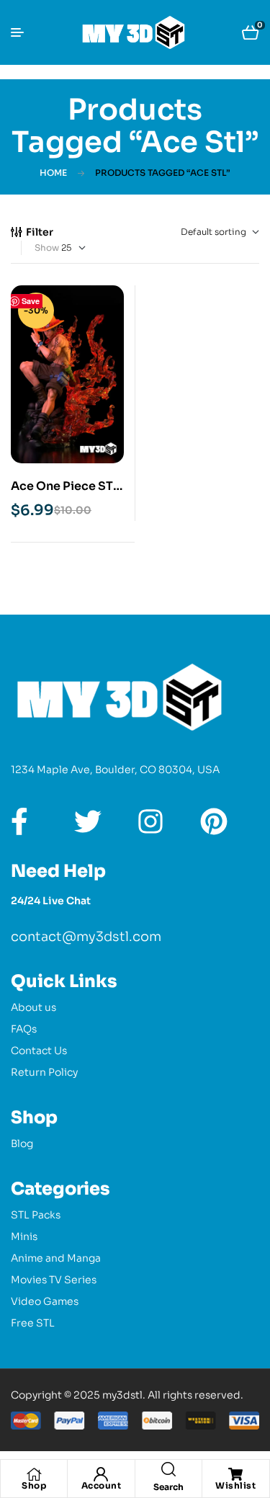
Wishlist (235, 1485)
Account (101, 1485)
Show (47, 247)
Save (31, 300)
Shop (34, 1485)
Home (53, 172)
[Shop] (34, 1474)
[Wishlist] (235, 1474)
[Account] (101, 1474)
